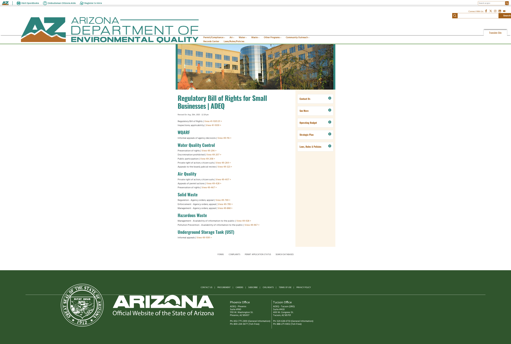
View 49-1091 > (204, 238)
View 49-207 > (213, 155)
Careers (239, 287)
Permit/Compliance (213, 37)
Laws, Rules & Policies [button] (310, 146)
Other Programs (272, 37)
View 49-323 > (225, 167)
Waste (254, 37)
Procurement (224, 287)
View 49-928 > (243, 221)
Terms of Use (285, 287)
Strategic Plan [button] (307, 134)
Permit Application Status (258, 254)
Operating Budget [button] (308, 122)
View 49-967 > (252, 225)
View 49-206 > (209, 151)
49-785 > (228, 204)
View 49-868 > (225, 208)
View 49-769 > (222, 200)
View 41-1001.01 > (213, 121)
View (220, 204)
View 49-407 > (223, 180)
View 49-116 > (224, 138)
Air (231, 37)
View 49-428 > (213, 184)
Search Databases (285, 254)
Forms (221, 254)
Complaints (234, 254)
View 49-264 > (223, 163)
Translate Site (495, 32)
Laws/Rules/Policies (234, 41)
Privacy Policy (303, 287)
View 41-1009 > (213, 125)
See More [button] (304, 110)
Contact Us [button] (305, 98)
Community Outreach (297, 37)
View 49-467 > (209, 188)
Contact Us (206, 287)
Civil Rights (268, 287)
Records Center (211, 41)
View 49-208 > (207, 159)
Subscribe (253, 287)
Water (242, 37)
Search (455, 15)
